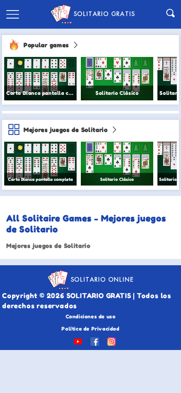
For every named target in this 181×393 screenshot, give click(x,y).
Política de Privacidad (90, 329)
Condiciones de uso (91, 316)
